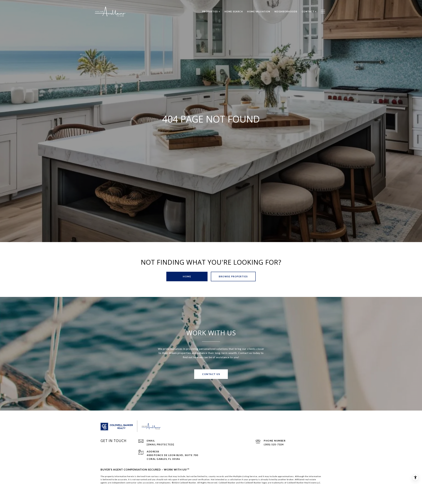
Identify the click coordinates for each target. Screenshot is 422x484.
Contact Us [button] (211, 374)
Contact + (309, 11)
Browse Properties (233, 276)
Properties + (211, 11)
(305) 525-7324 (274, 444)
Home (187, 276)
